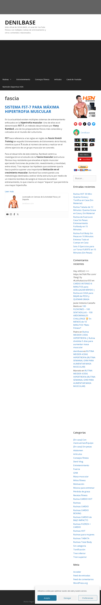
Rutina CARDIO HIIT (82, 499)
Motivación (78, 484)
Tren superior (80, 557)
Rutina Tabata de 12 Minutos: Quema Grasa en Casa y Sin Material (84, 210)
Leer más (9, 191)
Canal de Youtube (74, 79)
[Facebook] (14, 214)
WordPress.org (80, 583)
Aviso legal (29, 601)
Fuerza (76, 469)
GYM (75, 472)
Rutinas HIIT (79, 530)
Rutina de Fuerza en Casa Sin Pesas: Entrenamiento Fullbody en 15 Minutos (83, 223)
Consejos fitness (42, 79)
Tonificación (79, 549)
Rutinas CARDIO (81, 506)
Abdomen (78, 450)
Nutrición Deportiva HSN (12, 86)
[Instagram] (11, 214)
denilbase (78, 351)
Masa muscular (81, 476)
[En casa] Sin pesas (82, 446)
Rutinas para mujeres (83, 534)
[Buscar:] (84, 178)
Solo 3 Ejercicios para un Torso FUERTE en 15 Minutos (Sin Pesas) (84, 249)
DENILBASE (20, 22)
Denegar (67, 598)
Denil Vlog (78, 461)
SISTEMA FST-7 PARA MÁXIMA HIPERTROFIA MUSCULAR (32, 109)
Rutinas (5, 79)
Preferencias (87, 598)
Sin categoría (79, 545)
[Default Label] (75, 124)
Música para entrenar (83, 487)
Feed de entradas (81, 575)
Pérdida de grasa (81, 491)
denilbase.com (28, 203)
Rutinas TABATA (81, 538)
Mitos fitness (79, 480)
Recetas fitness (80, 495)
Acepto (47, 598)
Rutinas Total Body (82, 542)
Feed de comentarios (83, 579)
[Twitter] (18, 214)
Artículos (58, 79)
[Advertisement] (50, 57)
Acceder (77, 571)
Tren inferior (79, 553)
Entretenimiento (23, 79)
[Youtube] (7, 214)
